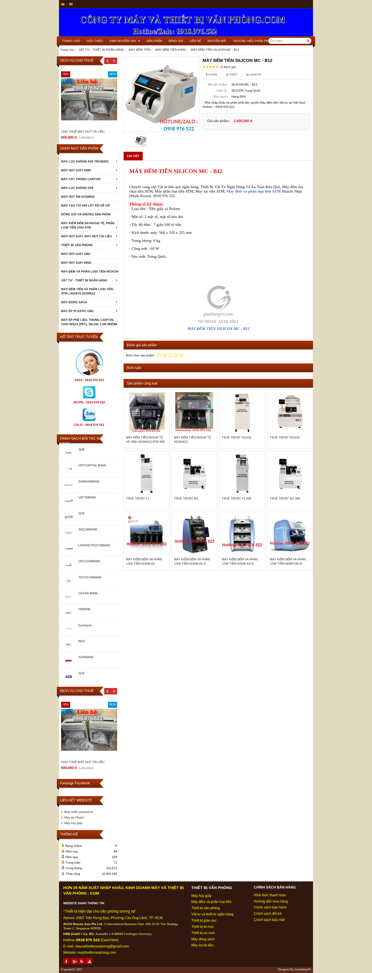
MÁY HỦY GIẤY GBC (76, 254)
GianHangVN (303, 969)
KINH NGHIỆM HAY (123, 41)
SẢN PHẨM (154, 41)
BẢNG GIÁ (176, 41)
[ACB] (68, 681)
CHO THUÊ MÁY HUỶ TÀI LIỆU (82, 131)
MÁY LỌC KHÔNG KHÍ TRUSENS (84, 161)
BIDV (81, 641)
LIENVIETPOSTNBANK (94, 545)
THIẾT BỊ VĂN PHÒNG (77, 245)
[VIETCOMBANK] (68, 569)
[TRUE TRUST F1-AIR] (242, 473)
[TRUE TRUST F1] (146, 473)
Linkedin (255, 74)
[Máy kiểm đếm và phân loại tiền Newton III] (290, 534)
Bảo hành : (221, 96)
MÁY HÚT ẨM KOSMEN (78, 196)
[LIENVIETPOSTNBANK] (68, 553)
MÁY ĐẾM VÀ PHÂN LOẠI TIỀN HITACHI (89, 271)
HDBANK (84, 609)
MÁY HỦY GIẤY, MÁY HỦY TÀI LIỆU (86, 236)
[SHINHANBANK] (68, 489)
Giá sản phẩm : (218, 121)
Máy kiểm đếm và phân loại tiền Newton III (288, 561)
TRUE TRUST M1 (186, 498)
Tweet (233, 74)
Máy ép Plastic (74, 817)
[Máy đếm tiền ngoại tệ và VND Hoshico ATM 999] (146, 412)
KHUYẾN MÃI (217, 41)
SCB (81, 513)
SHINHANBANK (89, 481)
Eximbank (85, 625)
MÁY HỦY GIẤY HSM (76, 170)
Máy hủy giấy (73, 823)
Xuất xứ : (222, 90)
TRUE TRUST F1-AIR (236, 498)
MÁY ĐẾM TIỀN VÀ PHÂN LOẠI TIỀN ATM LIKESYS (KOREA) (87, 291)
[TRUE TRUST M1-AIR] (290, 473)
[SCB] (68, 521)
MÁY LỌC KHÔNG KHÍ (77, 188)
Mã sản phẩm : (218, 84)
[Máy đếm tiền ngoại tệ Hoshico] (194, 412)
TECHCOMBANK (90, 577)
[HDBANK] (68, 617)
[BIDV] (68, 649)
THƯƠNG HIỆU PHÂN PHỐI (251, 41)
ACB (81, 673)
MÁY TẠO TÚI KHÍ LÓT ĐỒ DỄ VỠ (85, 205)
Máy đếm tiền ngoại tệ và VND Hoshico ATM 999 (145, 439)
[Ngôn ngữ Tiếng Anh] (71, 4)
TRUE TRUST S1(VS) (236, 437)
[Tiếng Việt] (63, 4)
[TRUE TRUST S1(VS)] (242, 412)
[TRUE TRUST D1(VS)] (290, 412)
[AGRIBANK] (68, 665)
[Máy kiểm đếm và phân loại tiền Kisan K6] (146, 534)
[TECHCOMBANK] (68, 585)
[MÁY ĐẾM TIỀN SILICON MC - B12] (161, 94)
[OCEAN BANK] (68, 601)
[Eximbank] (68, 633)
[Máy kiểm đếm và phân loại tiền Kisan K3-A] (242, 534)
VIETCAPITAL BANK (92, 465)
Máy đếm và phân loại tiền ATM (253, 191)
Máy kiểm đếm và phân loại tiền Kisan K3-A (240, 561)
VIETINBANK (87, 497)
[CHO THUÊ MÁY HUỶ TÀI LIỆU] (89, 99)
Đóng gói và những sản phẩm (86, 214)
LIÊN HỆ (195, 41)
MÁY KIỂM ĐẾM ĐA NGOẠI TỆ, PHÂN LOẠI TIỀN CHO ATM (87, 225)
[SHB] (68, 457)
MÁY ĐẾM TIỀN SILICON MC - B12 (218, 328)
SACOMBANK (87, 529)
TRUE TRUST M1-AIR (285, 498)
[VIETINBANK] (68, 505)
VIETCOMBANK (89, 561)
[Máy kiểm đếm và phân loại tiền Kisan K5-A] (194, 534)
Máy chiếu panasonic (78, 812)
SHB (81, 449)
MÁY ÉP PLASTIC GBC (77, 311)
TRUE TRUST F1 (138, 498)
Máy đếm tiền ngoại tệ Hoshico (192, 439)
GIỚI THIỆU (95, 41)
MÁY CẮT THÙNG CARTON (80, 179)
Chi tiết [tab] (133, 156)
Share (212, 74)
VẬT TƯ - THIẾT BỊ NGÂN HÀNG (84, 280)
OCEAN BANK (88, 593)
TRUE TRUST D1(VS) (285, 437)
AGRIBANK (86, 657)
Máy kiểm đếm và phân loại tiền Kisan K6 (144, 561)
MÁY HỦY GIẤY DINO (76, 262)
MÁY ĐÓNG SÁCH (74, 302)
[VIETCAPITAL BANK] (68, 473)
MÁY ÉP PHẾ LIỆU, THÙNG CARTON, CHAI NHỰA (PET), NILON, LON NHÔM (88, 322)
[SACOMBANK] (68, 537)
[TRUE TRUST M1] (194, 473)
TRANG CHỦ (71, 41)
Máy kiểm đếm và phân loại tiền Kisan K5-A (192, 561)
